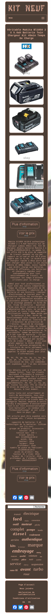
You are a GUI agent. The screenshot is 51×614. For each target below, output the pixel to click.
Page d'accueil (26, 585)
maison (14, 556)
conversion (36, 520)
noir (31, 559)
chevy (26, 565)
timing (39, 553)
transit (17, 514)
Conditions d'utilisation (26, 598)
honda (40, 530)
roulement (34, 534)
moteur (27, 524)
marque (35, 545)
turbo (38, 569)
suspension (37, 564)
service (15, 563)
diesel (19, 534)
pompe (31, 529)
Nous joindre (26, 589)
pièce (24, 559)
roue (26, 574)
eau (41, 556)
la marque (21, 547)
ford (17, 518)
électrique (31, 513)
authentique (32, 539)
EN (24, 602)
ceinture (33, 555)
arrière (15, 539)
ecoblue (15, 559)
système (38, 560)
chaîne (27, 521)
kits (12, 546)
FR (29, 602)
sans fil (14, 570)
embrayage (23, 551)
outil (16, 524)
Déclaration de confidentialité (26, 593)
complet (17, 529)
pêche (37, 525)
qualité (23, 556)
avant (25, 569)
